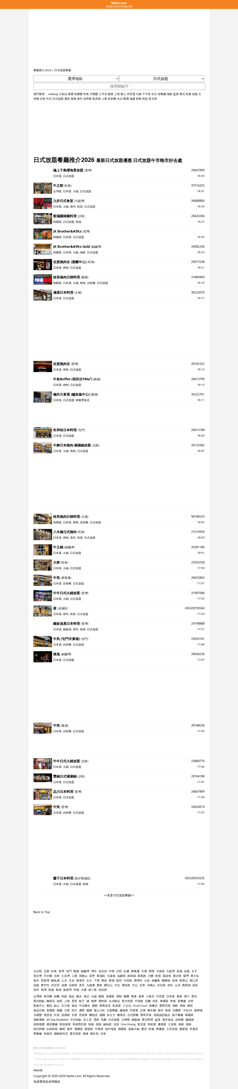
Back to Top (41, 912)
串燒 (173, 1001)
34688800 (198, 201)
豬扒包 (94, 1033)
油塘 (64, 985)
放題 (195, 94)
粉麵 (57, 996)
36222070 (198, 292)
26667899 (198, 170)
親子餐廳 (177, 1015)
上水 (64, 980)
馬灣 (43, 990)
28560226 (198, 654)
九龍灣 (79, 201)
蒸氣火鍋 (133, 1029)
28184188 (198, 776)
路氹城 (131, 976)
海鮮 (169, 94)
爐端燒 (190, 1019)
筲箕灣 (45, 980)
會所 (70, 1029)
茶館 (98, 1024)
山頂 (177, 985)
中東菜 (99, 1029)
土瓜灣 (65, 976)
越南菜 (124, 1010)
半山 (135, 985)
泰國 (70, 94)
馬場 (51, 990)
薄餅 (119, 996)
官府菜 (83, 1015)
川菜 (67, 1010)
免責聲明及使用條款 (46, 1081)
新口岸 (194, 980)
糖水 (79, 996)
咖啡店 (50, 1001)
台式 (120, 98)
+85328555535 (194, 878)
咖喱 (126, 996)
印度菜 (134, 1010)
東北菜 (141, 1024)
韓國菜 (57, 222)
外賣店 (194, 1029)
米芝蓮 (131, 94)
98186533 (198, 516)
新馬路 (142, 976)
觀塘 (126, 98)
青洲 (58, 990)
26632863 (198, 578)
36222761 (198, 394)
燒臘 (59, 1010)
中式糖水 (84, 1005)
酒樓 (102, 1015)
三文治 (127, 1005)
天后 (71, 980)
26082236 (198, 246)
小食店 (150, 996)
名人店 (87, 1019)
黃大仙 (195, 976)
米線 (64, 996)
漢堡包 (48, 1015)
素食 (179, 996)
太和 (142, 985)
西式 (182, 94)
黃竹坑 (45, 985)
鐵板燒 (67, 629)
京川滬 (65, 1005)
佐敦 (187, 971)
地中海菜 (110, 1029)
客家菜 (152, 1024)
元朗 (96, 445)
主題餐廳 (112, 1010)
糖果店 (121, 1015)
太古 (89, 980)
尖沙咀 (37, 971)
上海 (117, 94)
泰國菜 (164, 1001)
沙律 (143, 1010)
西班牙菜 (146, 1015)
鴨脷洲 (166, 980)
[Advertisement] (119, 40)
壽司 (80, 98)
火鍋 (138, 94)
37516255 (198, 185)
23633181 (198, 639)
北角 (85, 761)
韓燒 (73, 98)
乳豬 (188, 94)
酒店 (67, 98)
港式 (86, 996)
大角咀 (160, 971)
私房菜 (96, 98)
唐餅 (95, 1005)
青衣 (36, 980)
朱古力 (111, 1015)
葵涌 (179, 971)
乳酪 (104, 1019)
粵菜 (134, 996)
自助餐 (112, 98)
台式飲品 (114, 1001)
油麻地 (121, 976)
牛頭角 (128, 980)
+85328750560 (194, 608)
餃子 (82, 1001)
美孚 (82, 985)
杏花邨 (103, 990)
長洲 (175, 980)
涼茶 (116, 1024)
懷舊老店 (105, 1005)
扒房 (57, 1015)
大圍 (150, 976)
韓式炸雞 (39, 1029)
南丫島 (92, 990)
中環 (111, 971)
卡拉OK (187, 1010)
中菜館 (139, 1001)
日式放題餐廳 (62, 70)
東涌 (64, 725)
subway (53, 94)
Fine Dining (128, 1024)
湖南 (188, 1024)
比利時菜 (52, 1029)
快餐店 (153, 1005)
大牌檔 (125, 1019)
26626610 (198, 807)
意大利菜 (127, 1001)
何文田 (55, 985)
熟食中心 (39, 1005)
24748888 (198, 623)
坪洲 (76, 990)
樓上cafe (99, 1010)
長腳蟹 (78, 94)
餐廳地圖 (37, 1070)
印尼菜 (160, 996)
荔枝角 (167, 976)
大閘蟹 (94, 94)
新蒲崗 (101, 976)
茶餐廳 (162, 94)
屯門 (81, 430)
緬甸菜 (107, 1024)
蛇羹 (151, 1029)
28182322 (198, 364)
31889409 (198, 277)
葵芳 (92, 976)
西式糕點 (39, 1001)
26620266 (198, 216)
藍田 (119, 980)
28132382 (198, 445)
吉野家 (87, 98)
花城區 (62, 608)
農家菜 (183, 1029)
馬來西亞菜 (79, 1024)
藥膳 (89, 1010)
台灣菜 (57, 191)
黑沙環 (177, 976)
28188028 (198, 725)
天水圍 (48, 976)
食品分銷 (39, 1010)
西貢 (104, 980)
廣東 (141, 996)
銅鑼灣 (96, 247)
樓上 (123, 94)
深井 (36, 990)
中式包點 (75, 1019)
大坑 (117, 985)
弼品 (145, 98)
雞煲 (110, 94)
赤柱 (170, 985)
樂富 (99, 985)
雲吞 (74, 1001)
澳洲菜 (162, 1024)
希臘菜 (160, 1029)
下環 (96, 980)
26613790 (198, 379)
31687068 (198, 593)
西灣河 (138, 980)
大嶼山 (151, 985)
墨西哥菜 (165, 1005)
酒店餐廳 (52, 1024)
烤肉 (66, 267)
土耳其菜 (172, 1029)
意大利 (153, 98)
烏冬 (155, 1001)
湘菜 (181, 1024)
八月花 (103, 94)
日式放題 (58, 98)
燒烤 (94, 1001)
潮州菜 (103, 1001)
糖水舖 (151, 1010)
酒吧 (82, 1010)
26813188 (198, 430)
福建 (132, 98)
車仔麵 (48, 996)
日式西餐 (133, 1015)
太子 (194, 971)
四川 (74, 1010)
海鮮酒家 (39, 1019)
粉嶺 (158, 976)
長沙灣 (37, 976)
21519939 (198, 532)
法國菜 (177, 1010)
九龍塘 (90, 985)
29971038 (198, 262)
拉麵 (148, 1001)
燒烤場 (198, 1010)
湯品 (74, 1005)
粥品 (49, 1005)
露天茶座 (75, 1033)
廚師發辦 (39, 1024)
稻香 (138, 98)
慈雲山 (183, 980)
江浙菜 (172, 1024)
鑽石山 (108, 985)
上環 (104, 98)
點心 (57, 1005)
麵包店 (93, 1015)
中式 (49, 98)
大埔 (78, 292)
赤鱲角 (156, 980)
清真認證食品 (161, 1015)
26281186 (198, 547)
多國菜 (110, 996)
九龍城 (111, 976)
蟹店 (144, 1029)
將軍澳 (66, 578)
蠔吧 (62, 1029)
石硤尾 (73, 985)
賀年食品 (167, 1019)
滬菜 (59, 1001)
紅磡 (126, 971)
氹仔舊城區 (82, 878)
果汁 (187, 996)
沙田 (81, 216)
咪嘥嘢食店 (83, 400)
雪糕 (96, 1019)
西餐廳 (37, 1033)
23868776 (198, 761)
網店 (190, 1005)
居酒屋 (65, 1015)
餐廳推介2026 (42, 70)
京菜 (74, 1015)
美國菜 (50, 1010)
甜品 (71, 996)
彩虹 (195, 985)
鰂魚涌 (55, 980)
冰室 (42, 98)
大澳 (83, 990)
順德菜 (89, 1029)
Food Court (140, 1005)
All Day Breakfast (57, 1019)
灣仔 (94, 971)
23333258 (198, 562)
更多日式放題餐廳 (119, 895)
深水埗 (103, 971)
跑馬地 (186, 985)
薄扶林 (126, 985)
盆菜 (176, 94)
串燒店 (48, 1033)
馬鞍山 (83, 976)
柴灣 (186, 976)
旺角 (86, 94)
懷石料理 (147, 1019)
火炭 (147, 980)
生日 (154, 94)
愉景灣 (67, 990)
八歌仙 (63, 94)
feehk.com (73, 1076)
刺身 (80, 206)
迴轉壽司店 (61, 1033)
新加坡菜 (65, 1024)
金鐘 (36, 985)
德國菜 (122, 1029)
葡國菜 (78, 1029)
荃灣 (88, 170)
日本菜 (57, 176)
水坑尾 (161, 985)
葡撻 (85, 1033)
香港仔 (80, 980)
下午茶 (146, 94)
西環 (151, 971)
